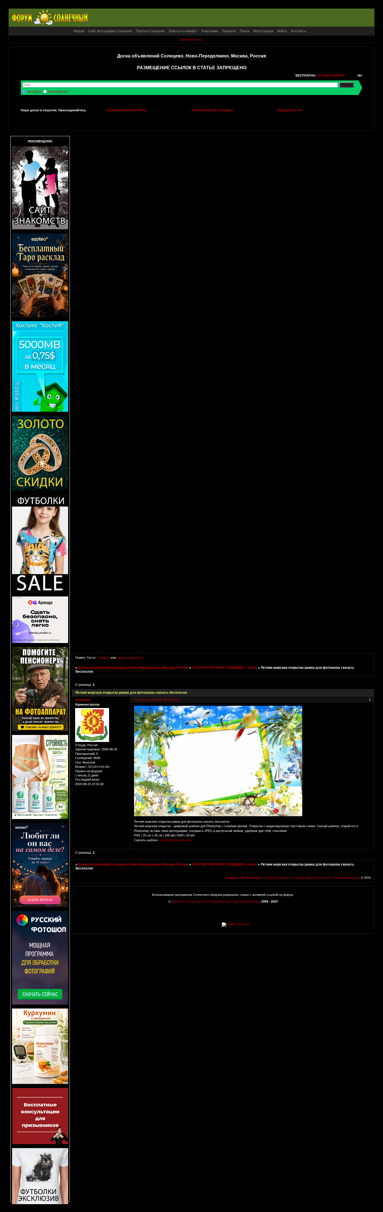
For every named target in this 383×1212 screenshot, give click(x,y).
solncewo (82, 700)
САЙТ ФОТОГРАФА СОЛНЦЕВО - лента (224, 668)
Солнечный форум (214, 901)
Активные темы (191, 39)
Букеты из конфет (183, 31)
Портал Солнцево (150, 31)
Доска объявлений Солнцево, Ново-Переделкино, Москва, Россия (133, 668)
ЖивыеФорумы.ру (347, 877)
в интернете (58, 92)
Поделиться (142, 699)
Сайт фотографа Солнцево (110, 31)
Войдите (104, 657)
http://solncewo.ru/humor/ (175, 840)
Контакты (298, 31)
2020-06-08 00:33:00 (165, 699)
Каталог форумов (277, 877)
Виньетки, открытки (185, 901)
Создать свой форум (245, 901)
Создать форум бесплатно (312, 877)
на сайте (34, 92)
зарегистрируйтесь (130, 657)
